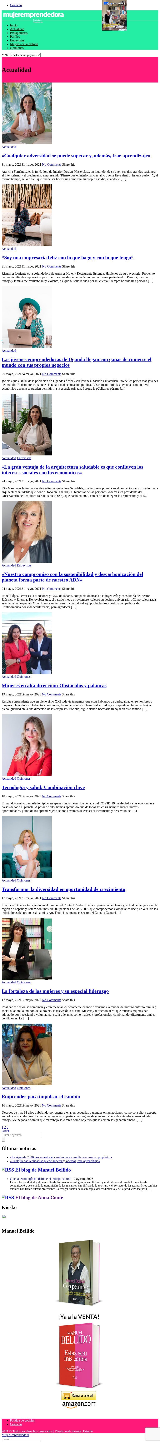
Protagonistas (19, 33)
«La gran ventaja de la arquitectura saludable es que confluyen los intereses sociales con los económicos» (72, 469)
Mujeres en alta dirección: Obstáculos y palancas (54, 685)
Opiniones (17, 48)
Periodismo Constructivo (38, 21)
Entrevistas (17, 40)
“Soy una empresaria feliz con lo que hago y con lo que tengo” (68, 257)
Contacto (16, 5)
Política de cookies (22, 1420)
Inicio (14, 25)
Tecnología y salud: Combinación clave (43, 787)
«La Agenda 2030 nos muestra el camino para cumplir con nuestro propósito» (61, 1157)
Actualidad (17, 29)
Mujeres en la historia (24, 44)
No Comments (51, 164)
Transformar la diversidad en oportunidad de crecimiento (63, 889)
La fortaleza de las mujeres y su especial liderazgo (55, 991)
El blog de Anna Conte (39, 1197)
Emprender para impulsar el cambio (41, 1096)
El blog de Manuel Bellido (43, 1170)
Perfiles (15, 36)
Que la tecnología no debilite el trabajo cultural (40, 1178)
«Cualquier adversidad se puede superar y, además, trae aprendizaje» (76, 155)
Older (5, 1131)
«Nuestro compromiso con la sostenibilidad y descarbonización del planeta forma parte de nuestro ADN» (72, 577)
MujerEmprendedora (15, 1435)
